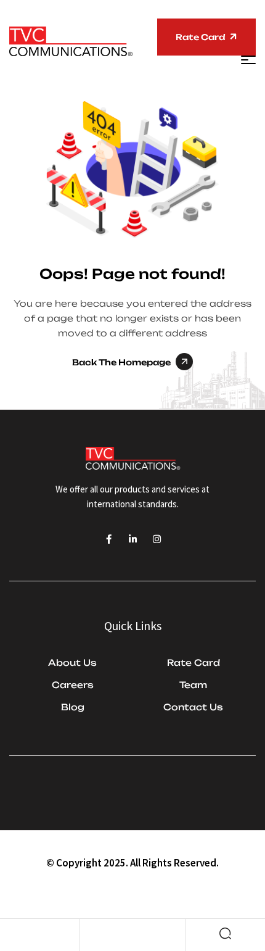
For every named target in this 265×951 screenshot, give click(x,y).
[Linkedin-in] (132, 539)
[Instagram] (156, 539)
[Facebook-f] (108, 539)
